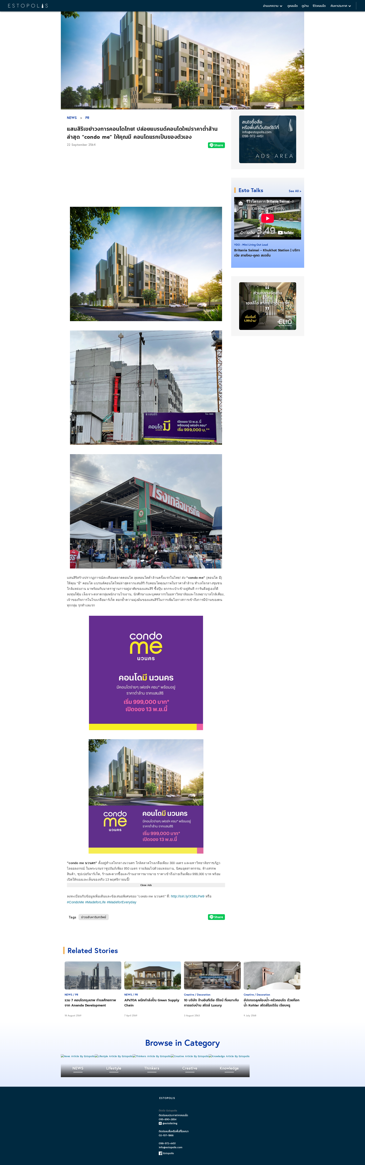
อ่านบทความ (271, 5)
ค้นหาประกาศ (339, 5)
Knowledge (229, 1068)
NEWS (72, 117)
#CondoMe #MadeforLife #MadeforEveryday (101, 902)
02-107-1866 (166, 1135)
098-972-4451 (167, 1143)
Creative (189, 1068)
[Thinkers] (152, 1056)
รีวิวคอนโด (319, 5)
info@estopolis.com (170, 1147)
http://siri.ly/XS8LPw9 (188, 896)
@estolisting (170, 1123)
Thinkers (151, 1068)
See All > (295, 191)
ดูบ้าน (305, 5)
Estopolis (168, 1153)
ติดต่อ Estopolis (168, 1111)
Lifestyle (113, 1068)
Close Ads (146, 885)
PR (87, 117)
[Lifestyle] (114, 1056)
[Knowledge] (229, 1056)
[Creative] (190, 1056)
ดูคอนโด (292, 5)
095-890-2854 (167, 1119)
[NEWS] (78, 1056)
